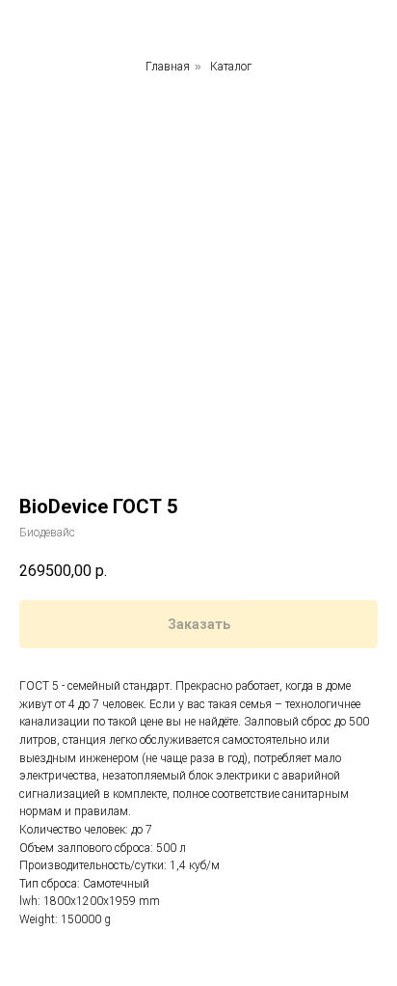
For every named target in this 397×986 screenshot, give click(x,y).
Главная (168, 66)
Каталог (230, 66)
